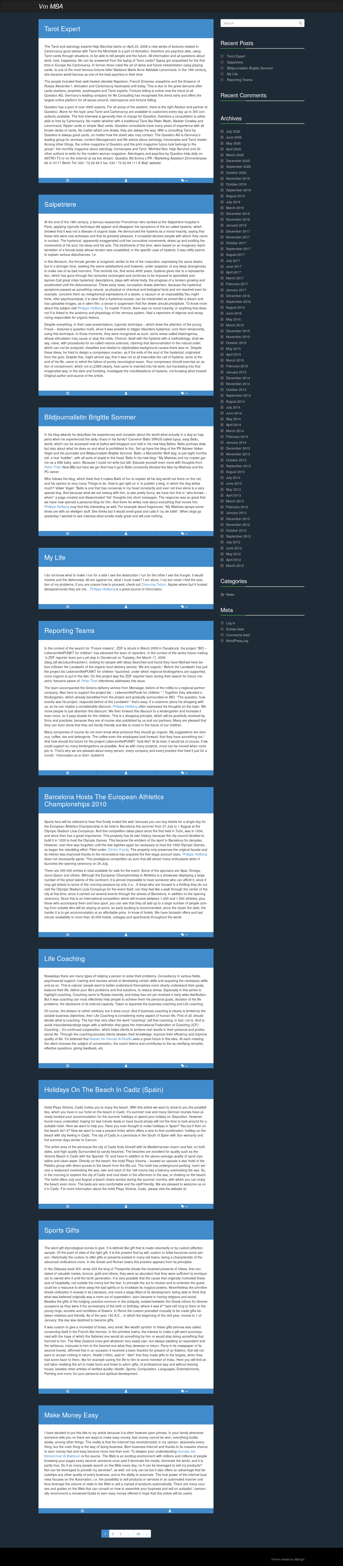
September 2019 (238, 190)
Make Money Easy (71, 1414)
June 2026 (234, 137)
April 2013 (233, 495)
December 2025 (238, 160)
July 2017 (233, 260)
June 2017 (234, 266)
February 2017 (237, 283)
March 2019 (235, 207)
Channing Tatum (153, 584)
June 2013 (234, 483)
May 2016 (233, 319)
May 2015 (233, 348)
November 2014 (238, 383)
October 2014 (236, 389)
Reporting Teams (69, 630)
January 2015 (236, 372)
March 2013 (235, 501)
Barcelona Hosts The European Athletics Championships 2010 (104, 800)
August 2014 (235, 401)
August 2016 (235, 307)
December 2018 (238, 213)
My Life (55, 557)
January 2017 (236, 289)
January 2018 (236, 225)
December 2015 (238, 330)
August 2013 (235, 471)
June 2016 (234, 313)
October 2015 (236, 342)
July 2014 (233, 407)
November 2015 (238, 336)
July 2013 (233, 477)
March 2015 (235, 360)
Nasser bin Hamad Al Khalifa (111, 1038)
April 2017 (233, 272)
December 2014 (238, 377)
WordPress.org (237, 640)
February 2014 (237, 436)
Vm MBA (50, 6)
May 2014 (233, 418)
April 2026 (233, 149)
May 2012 (233, 553)
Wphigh (299, 1559)
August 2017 (235, 254)
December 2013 (238, 448)
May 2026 (233, 143)
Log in (230, 623)
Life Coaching (64, 958)
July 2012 (233, 542)
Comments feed (238, 634)
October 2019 (236, 184)
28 (138, 1533)
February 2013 (237, 506)
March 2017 (235, 278)
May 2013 (233, 489)
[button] (126, 180)
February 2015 (237, 366)
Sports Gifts (61, 1230)
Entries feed (235, 629)
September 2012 (238, 536)
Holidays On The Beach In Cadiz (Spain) (103, 1089)
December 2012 (238, 518)
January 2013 (236, 512)
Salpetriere (60, 204)
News (230, 594)
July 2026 (233, 131)
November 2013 (238, 454)
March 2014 (235, 430)
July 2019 (233, 202)
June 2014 (234, 413)
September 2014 (238, 395)
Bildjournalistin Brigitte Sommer (90, 416)
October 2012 (236, 530)
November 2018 (238, 219)
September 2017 (238, 248)
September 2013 (238, 465)
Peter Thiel (52, 467)
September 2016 (238, 301)
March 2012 (235, 565)
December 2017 (238, 231)
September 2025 (238, 166)
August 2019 (235, 195)
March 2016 (235, 325)
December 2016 (238, 295)
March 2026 (235, 154)
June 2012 (234, 548)
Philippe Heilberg (90, 308)
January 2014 (236, 442)
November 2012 (238, 524)
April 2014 (233, 424)
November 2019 (238, 178)
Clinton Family (118, 849)
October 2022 (236, 172)
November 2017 (238, 237)
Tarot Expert (62, 28)
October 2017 (236, 242)
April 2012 (233, 559)
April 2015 (233, 354)
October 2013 (236, 460)
